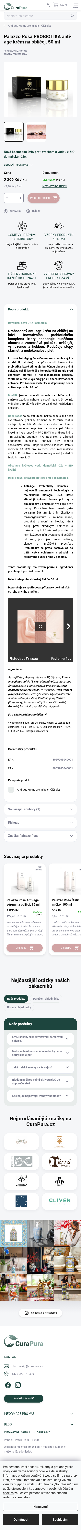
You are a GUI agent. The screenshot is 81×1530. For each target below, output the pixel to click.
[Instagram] (17, 1384)
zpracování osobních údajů (51, 1488)
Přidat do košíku (40, 197)
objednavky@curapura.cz (27, 1366)
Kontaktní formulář (24, 1398)
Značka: (15, 54)
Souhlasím (60, 1520)
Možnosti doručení (54, 186)
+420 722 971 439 (23, 1373)
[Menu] (76, 5)
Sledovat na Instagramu (44, 1312)
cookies (8, 1493)
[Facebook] (7, 1384)
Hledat (71, 15)
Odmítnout (21, 1520)
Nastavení (40, 1507)
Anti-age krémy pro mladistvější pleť (38, 789)
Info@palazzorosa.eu (37, 731)
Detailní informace (16, 164)
